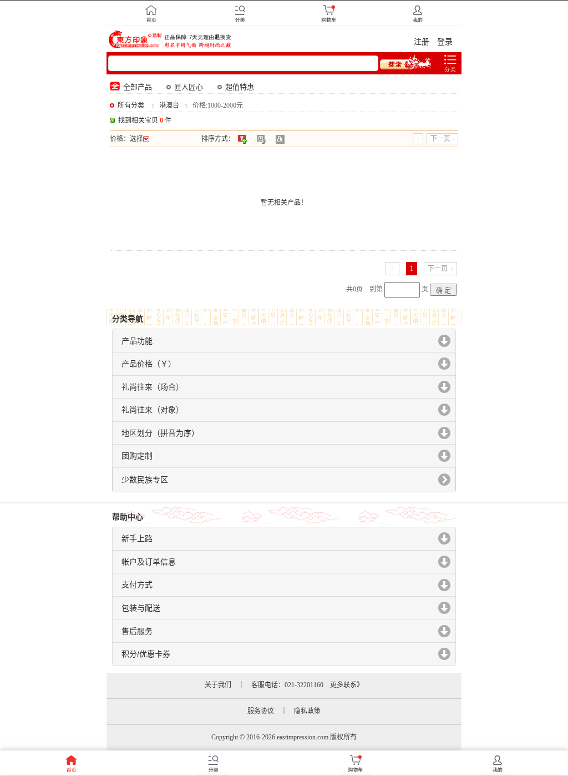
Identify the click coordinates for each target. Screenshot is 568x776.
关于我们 (218, 685)
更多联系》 (346, 685)
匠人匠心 (188, 87)
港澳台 (169, 105)
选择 (136, 139)
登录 (445, 42)
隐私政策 (307, 711)
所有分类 (131, 105)
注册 (421, 42)
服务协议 (260, 711)
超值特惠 (239, 87)
